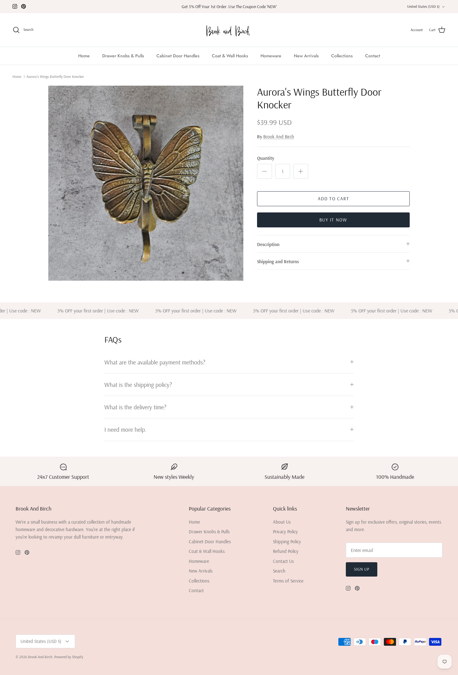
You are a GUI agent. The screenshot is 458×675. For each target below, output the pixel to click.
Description (268, 244)
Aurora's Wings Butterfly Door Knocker (55, 76)
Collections (342, 56)
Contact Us (283, 561)
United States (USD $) (423, 6)
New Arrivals (306, 56)
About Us (282, 522)
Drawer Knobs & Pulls (123, 56)
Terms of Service (288, 581)
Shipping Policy (287, 541)
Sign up (361, 569)
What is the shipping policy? (138, 384)
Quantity (265, 158)
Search (279, 571)
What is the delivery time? (135, 407)
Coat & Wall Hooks (230, 56)
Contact (372, 56)
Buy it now (333, 220)
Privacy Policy (285, 532)
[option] (145, 183)
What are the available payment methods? (154, 362)
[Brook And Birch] (229, 29)
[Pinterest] (23, 6)
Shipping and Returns (278, 261)
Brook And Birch (278, 137)
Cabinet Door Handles (177, 56)
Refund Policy (285, 551)
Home (84, 56)
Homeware (270, 56)
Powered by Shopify (68, 656)
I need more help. (125, 429)
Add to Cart (333, 199)
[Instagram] (14, 6)
